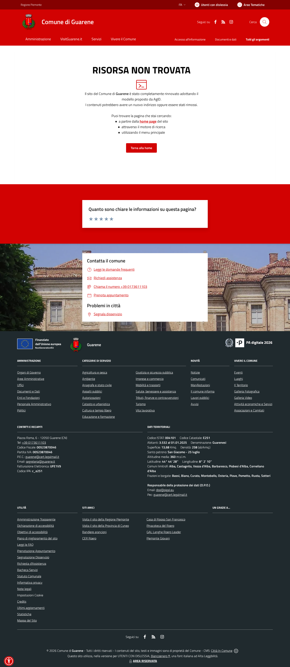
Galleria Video (243, 397)
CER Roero (89, 538)
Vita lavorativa (145, 410)
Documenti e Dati (28, 391)
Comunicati (198, 378)
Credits (21, 601)
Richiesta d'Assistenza (31, 563)
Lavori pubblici (200, 397)
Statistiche (24, 614)
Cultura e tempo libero (96, 410)
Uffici (20, 385)
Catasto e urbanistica (96, 404)
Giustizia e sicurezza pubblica (154, 372)
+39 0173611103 (34, 442)
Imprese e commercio (150, 378)
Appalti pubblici (92, 391)
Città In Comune (221, 650)
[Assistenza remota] (236, 650)
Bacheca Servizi (27, 569)
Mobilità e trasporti (148, 385)
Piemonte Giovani (158, 538)
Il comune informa (202, 391)
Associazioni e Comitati (249, 410)
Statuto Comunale (29, 576)
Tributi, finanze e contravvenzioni (157, 397)
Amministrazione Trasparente (36, 519)
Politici (21, 410)
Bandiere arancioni (94, 532)
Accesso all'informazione (190, 39)
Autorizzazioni (91, 397)
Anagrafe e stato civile (97, 385)
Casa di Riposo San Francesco (166, 519)
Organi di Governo (29, 372)
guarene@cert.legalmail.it (42, 456)
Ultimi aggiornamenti (31, 607)
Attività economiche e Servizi (253, 404)
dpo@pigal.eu (165, 490)
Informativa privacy (29, 582)
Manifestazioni (200, 385)
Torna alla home (141, 148)
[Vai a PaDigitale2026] (249, 342)
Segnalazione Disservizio (33, 557)
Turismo (141, 404)
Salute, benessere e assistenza (156, 391)
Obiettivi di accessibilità (32, 532)
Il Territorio (241, 385)
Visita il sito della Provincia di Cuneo (105, 525)
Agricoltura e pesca (94, 372)
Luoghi (238, 378)
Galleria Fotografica (246, 391)
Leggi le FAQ (25, 544)
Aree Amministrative (30, 378)
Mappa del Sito (27, 620)
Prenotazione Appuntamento (36, 551)
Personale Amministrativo (34, 404)
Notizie (195, 372)
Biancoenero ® (160, 656)
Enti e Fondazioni (28, 397)
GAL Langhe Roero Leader (164, 532)
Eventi (238, 372)
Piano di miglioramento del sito (37, 538)
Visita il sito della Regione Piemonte (105, 519)
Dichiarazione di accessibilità (35, 525)
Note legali (24, 588)
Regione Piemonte (31, 5)
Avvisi (194, 404)
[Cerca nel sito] (264, 22)
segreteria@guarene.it (40, 461)
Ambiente (88, 378)
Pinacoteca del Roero (160, 525)
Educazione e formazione (98, 416)
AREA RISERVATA (145, 661)
